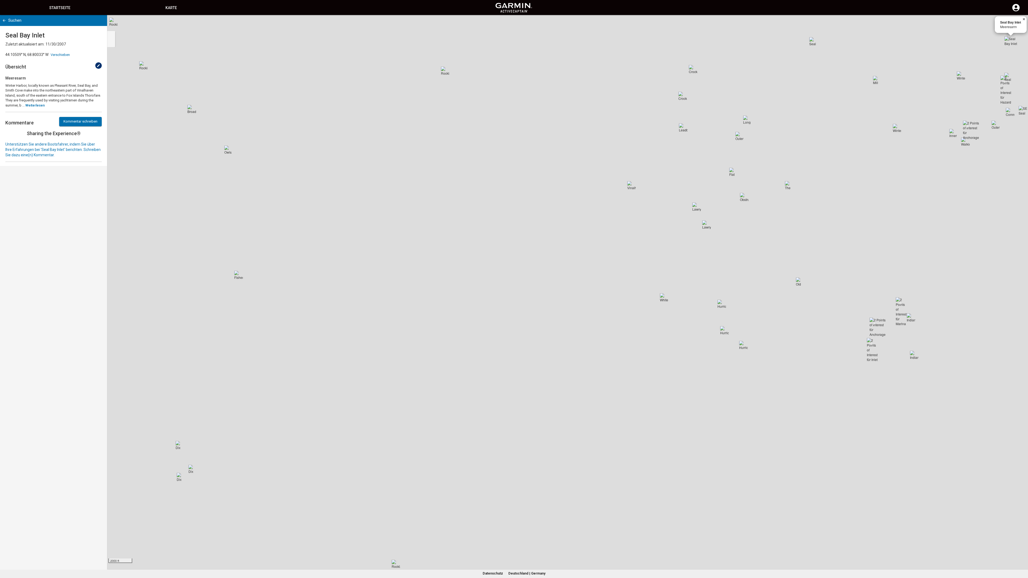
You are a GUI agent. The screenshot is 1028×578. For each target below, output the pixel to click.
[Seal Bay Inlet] (1010, 42)
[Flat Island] (733, 172)
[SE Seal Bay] (1023, 110)
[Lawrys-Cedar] (706, 224)
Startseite (59, 8)
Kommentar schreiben (80, 121)
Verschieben (60, 55)
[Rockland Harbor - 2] (113, 22)
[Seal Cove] (813, 41)
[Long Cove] (747, 120)
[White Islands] (664, 297)
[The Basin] (789, 185)
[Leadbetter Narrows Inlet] (683, 127)
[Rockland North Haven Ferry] (445, 71)
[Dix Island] (180, 445)
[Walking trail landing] (965, 142)
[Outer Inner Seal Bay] (996, 125)
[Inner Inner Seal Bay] (953, 133)
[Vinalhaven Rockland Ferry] (631, 185)
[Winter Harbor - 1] (961, 75)
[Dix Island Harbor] (192, 469)
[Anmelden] (1016, 11)
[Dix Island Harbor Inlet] (181, 477)
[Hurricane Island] (724, 330)
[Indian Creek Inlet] (914, 355)
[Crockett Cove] (693, 69)
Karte (171, 8)
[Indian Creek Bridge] (911, 317)
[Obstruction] (744, 197)
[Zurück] (4, 20)
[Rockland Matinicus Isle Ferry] (396, 564)
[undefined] (98, 65)
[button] (1021, 554)
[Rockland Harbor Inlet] (143, 65)
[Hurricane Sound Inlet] (721, 304)
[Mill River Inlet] (877, 80)
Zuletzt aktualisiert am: (24, 44)
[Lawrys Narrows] (696, 207)
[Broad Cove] (191, 109)
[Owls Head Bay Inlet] (228, 150)
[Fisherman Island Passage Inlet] (238, 275)
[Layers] (1018, 24)
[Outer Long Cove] (739, 136)
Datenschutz (493, 573)
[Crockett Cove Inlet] (682, 96)
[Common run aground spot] (1010, 112)
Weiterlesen (35, 105)
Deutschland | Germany (526, 573)
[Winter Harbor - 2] (897, 128)
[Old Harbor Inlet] (800, 281)
